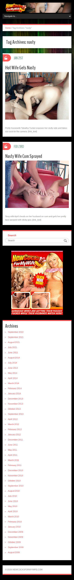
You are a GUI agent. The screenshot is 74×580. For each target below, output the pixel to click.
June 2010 (13, 501)
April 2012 (13, 419)
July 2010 (12, 496)
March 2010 (13, 516)
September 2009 (16, 547)
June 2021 (13, 352)
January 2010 (14, 527)
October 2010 (14, 481)
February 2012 (15, 429)
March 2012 (13, 424)
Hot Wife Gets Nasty (20, 67)
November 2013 (15, 404)
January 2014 (14, 393)
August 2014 (14, 358)
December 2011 (15, 440)
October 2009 (14, 542)
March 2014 (13, 383)
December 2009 (15, 532)
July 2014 (12, 363)
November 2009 (15, 537)
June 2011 (13, 445)
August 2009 (14, 552)
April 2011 (12, 455)
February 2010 (15, 522)
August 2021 (14, 342)
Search (12, 235)
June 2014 (13, 368)
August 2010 (14, 491)
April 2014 (13, 378)
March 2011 (13, 460)
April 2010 (13, 511)
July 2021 (12, 347)
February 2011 (15, 465)
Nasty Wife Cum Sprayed (23, 156)
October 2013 (14, 409)
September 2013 (16, 414)
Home (8, 28)
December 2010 (15, 470)
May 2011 (12, 450)
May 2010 (12, 506)
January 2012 (14, 434)
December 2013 (15, 399)
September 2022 (16, 332)
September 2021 (16, 337)
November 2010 (15, 475)
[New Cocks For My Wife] (37, 7)
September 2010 (16, 486)
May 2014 (12, 373)
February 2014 (15, 388)
